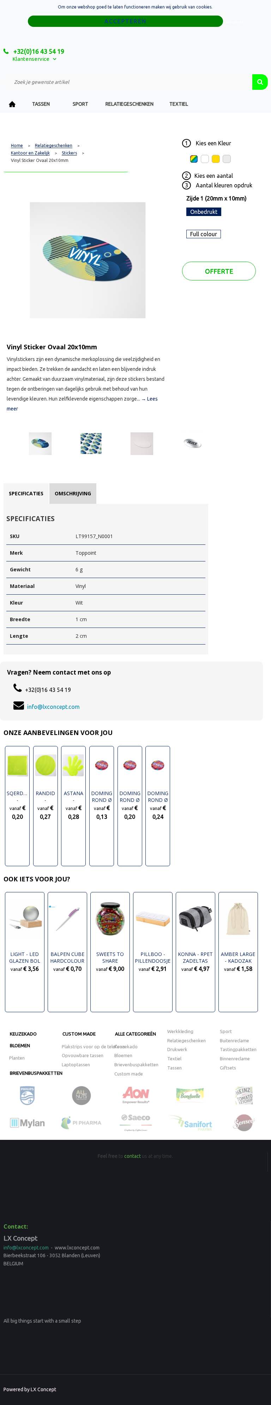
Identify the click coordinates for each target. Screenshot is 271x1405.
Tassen (41, 104)
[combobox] (128, 82)
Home (12, 104)
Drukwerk (177, 1049)
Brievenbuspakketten (36, 1073)
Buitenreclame (234, 1040)
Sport (80, 104)
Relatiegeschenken (129, 104)
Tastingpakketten (238, 1049)
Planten (17, 1057)
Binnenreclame (235, 1058)
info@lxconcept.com (53, 707)
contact (132, 1156)
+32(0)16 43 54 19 (38, 51)
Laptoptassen (76, 1064)
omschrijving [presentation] (73, 493)
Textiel (178, 104)
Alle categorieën (135, 1033)
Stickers (69, 153)
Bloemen (20, 1045)
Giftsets (228, 1067)
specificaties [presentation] (26, 493)
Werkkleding (180, 1031)
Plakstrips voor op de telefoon (93, 1046)
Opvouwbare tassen (82, 1055)
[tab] (26, 493)
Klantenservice (30, 59)
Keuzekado (23, 1033)
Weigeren (235, 21)
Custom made (79, 1033)
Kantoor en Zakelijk (30, 153)
